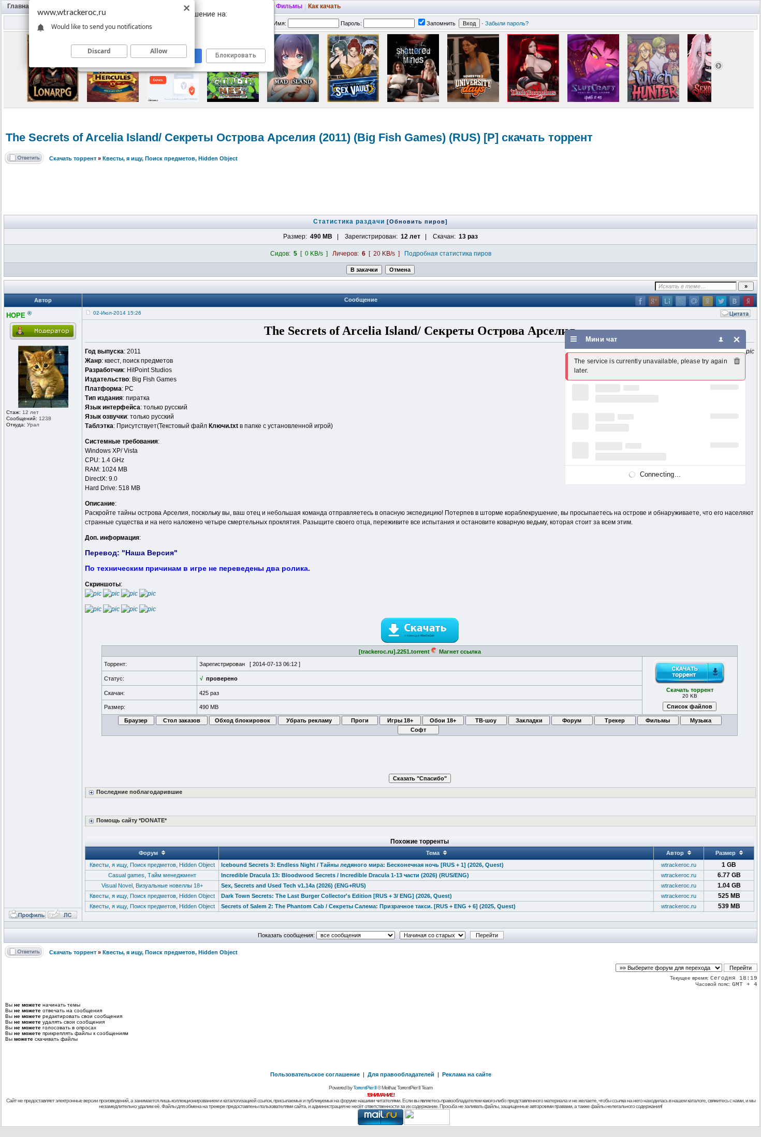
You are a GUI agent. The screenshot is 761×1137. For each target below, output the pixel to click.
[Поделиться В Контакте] (734, 301)
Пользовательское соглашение (315, 1074)
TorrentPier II (364, 1087)
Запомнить (441, 23)
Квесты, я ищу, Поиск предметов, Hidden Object (170, 158)
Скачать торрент (72, 158)
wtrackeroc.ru (678, 865)
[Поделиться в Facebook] (640, 301)
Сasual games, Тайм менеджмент (152, 875)
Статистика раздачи (350, 221)
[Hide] (737, 339)
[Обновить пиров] (417, 221)
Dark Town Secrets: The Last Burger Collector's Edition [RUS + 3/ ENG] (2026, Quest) (336, 896)
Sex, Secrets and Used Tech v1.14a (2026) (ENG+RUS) (293, 885)
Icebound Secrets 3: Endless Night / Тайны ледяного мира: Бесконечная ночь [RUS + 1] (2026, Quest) (362, 865)
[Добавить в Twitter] (721, 301)
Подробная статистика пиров (447, 253)
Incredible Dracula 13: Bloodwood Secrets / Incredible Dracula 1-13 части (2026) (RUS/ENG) (345, 875)
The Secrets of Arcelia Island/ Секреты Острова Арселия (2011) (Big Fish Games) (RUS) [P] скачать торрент (299, 137)
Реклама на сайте (466, 1074)
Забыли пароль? (507, 23)
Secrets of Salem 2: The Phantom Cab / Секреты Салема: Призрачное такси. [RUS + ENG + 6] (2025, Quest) (368, 906)
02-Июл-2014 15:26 (117, 313)
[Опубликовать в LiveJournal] (681, 301)
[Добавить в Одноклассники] (708, 301)
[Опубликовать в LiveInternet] (667, 301)
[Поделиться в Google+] (654, 301)
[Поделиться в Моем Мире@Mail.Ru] (694, 301)
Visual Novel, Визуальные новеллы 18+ (152, 885)
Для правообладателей (401, 1074)
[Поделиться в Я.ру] (748, 301)
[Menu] (574, 339)
